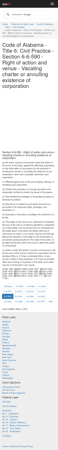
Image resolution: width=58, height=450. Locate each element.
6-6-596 (30, 301)
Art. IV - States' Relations (14, 422)
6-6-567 (19, 286)
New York (6, 357)
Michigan (6, 348)
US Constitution (9, 406)
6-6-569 (42, 286)
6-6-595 (19, 301)
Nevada (6, 351)
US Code (6, 401)
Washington (7, 378)
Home (5, 24)
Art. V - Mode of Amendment (15, 425)
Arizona (5, 327)
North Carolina (9, 360)
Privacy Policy (26, 446)
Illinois (5, 339)
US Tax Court (8, 389)
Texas (5, 372)
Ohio (4, 363)
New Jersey (7, 354)
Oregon (5, 366)
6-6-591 (19, 296)
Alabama (6, 321)
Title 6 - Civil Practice (15, 27)
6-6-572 (30, 291)
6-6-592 (30, 296)
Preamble (6, 410)
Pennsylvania (8, 369)
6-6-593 (41, 296)
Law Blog (6, 435)
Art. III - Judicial (9, 419)
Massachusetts (9, 345)
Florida (5, 333)
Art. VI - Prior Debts (11, 428)
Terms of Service (10, 446)
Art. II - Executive (10, 416)
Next (51, 301)
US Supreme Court (11, 386)
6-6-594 (7, 301)
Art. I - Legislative (10, 413)
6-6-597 (41, 301)
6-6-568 (31, 286)
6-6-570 (7, 291)
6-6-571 (19, 291)
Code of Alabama (45, 24)
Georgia (6, 336)
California (6, 330)
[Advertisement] (29, 120)
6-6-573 (41, 291)
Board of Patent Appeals (13, 392)
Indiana (5, 342)
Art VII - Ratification (11, 431)
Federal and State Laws (22, 24)
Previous (8, 286)
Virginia (5, 375)
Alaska (5, 324)
